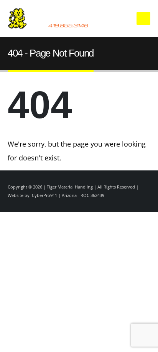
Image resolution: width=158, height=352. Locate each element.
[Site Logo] (64, 18)
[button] (143, 18)
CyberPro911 (44, 195)
